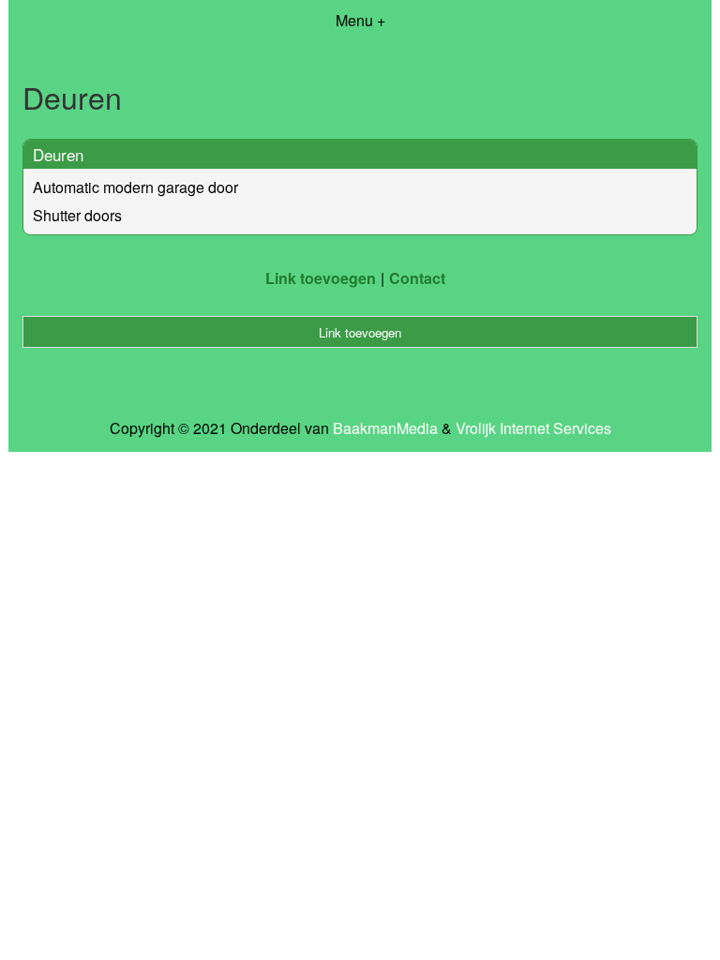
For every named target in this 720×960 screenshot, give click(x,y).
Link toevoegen (320, 278)
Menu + (360, 20)
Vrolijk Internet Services (533, 428)
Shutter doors (77, 215)
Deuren (58, 154)
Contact (417, 278)
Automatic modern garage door (135, 187)
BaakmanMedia (385, 428)
